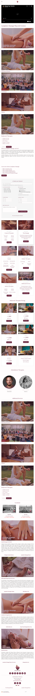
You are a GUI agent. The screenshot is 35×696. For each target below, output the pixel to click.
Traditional (26, 231)
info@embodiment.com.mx (17, 680)
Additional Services (25, 283)
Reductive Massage (12, 292)
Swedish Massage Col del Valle (6, 541)
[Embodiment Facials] (9, 250)
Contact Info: (21, 197)
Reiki (22, 263)
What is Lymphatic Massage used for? (10, 148)
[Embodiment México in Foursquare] (20, 673)
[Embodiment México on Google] (15, 673)
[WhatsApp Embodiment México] (17, 683)
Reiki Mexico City (26, 591)
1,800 (25, 337)
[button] (1, 1)
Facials (9, 259)
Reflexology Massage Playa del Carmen (8, 578)
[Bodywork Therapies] (17, 124)
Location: (21, 187)
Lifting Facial (6, 263)
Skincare (9, 257)
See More (9, 242)
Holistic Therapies (26, 258)
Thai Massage (26, 233)
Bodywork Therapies (6, 136)
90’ (26, 318)
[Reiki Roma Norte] (17, 638)
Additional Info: (6, 205)
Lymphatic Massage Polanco (26, 554)
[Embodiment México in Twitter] (17, 673)
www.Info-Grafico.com (6, 692)
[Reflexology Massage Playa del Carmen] (17, 566)
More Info (4, 175)
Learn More (9, 269)
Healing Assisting (9, 284)
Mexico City (25, 515)
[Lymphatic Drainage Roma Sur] (17, 603)
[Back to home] (17, 1)
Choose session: (7, 187)
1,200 (25, 316)
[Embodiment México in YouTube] (25, 673)
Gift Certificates (26, 361)
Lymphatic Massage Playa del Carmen (9, 662)
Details (3, 146)
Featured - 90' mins (6, 139)
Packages (9, 357)
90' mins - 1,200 (7, 189)
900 (9, 316)
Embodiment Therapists (17, 370)
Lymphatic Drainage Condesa (9, 591)
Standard (9, 314)
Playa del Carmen (25, 191)
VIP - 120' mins (5, 492)
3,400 (9, 361)
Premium (26, 335)
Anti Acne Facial (5, 261)
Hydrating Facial (12, 261)
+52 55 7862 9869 (17, 679)
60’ (9, 318)
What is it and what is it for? (7, 168)
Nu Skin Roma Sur (9, 626)
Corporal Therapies (9, 233)
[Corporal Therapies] (9, 224)
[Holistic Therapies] (26, 250)
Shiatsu (29, 261)
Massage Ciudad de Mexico (9, 554)
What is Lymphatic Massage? (7, 169)
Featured (26, 314)
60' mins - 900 (7, 188)
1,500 (9, 338)
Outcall (22, 190)
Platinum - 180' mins (6, 143)
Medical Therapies (9, 286)
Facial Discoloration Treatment (12, 266)
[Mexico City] (25, 509)
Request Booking (23, 211)
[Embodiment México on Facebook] (13, 673)
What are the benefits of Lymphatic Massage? (10, 173)
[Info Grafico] (2, 691)
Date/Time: (6, 197)
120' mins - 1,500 (7, 190)
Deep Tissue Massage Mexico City (26, 626)
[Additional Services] (26, 275)
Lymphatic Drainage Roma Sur (6, 614)
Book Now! (9, 146)
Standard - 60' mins (6, 138)
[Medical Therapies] (9, 278)
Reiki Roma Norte (4, 650)
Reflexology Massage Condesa (26, 687)
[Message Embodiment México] (20, 683)
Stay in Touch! (25, 293)
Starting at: (9, 358)
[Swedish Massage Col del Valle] (17, 530)
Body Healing (9, 231)
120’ (9, 339)
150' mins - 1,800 (7, 191)
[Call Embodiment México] (15, 683)
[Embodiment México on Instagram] (10, 673)
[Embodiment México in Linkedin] (22, 673)
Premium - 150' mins (6, 142)
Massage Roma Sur (26, 662)
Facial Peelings (12, 263)
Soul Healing (26, 257)
